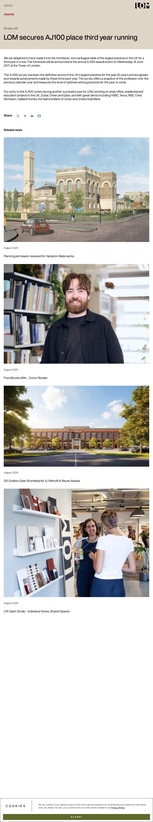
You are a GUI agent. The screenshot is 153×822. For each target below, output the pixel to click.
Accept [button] (76, 817)
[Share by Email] (39, 116)
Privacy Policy (118, 808)
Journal (9, 14)
